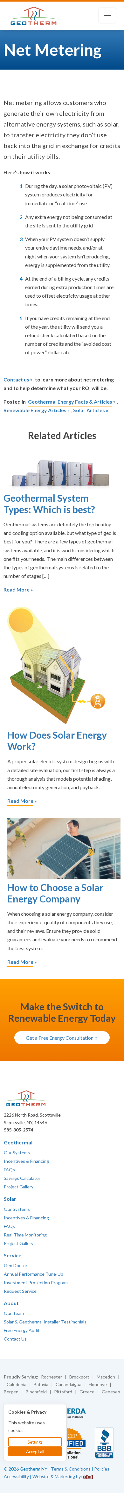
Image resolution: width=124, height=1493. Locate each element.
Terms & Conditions (71, 1468)
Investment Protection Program (36, 1282)
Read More (16, 589)
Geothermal (18, 1142)
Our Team (14, 1313)
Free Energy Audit (22, 1330)
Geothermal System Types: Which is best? (49, 503)
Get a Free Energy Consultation (59, 1038)
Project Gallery (18, 1186)
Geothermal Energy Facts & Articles (70, 402)
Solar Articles (89, 410)
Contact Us (15, 1338)
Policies (101, 1468)
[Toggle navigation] (107, 15)
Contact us (16, 379)
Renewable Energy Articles (34, 410)
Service (12, 1255)
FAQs (9, 1169)
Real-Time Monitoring (25, 1234)
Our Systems (17, 1152)
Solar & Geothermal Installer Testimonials (45, 1321)
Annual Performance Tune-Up (33, 1274)
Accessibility (16, 1476)
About (11, 1303)
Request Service (20, 1291)
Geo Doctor (15, 1265)
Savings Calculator (22, 1178)
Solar (10, 1199)
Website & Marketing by (56, 1476)
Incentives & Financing (26, 1161)
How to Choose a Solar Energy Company (55, 893)
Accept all (35, 1451)
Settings (35, 1441)
